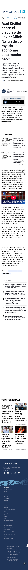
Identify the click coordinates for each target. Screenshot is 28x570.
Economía (6, 494)
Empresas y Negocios (9, 509)
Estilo (5, 511)
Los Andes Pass (8, 525)
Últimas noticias (8, 489)
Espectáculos (7, 503)
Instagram (8, 473)
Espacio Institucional (9, 520)
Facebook (4, 473)
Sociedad (6, 496)
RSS (5, 536)
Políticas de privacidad (9, 534)
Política (9, 18)
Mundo (5, 505)
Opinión (6, 507)
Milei (19, 271)
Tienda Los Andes (8, 527)
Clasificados (7, 529)
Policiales (6, 498)
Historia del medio (8, 538)
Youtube (19, 473)
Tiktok (11, 473)
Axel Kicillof (12, 271)
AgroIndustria (7, 514)
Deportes (6, 500)
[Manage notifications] (24, 563)
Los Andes (2, 18)
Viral (5, 518)
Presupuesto (5, 115)
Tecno (5, 516)
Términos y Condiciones (10, 532)
